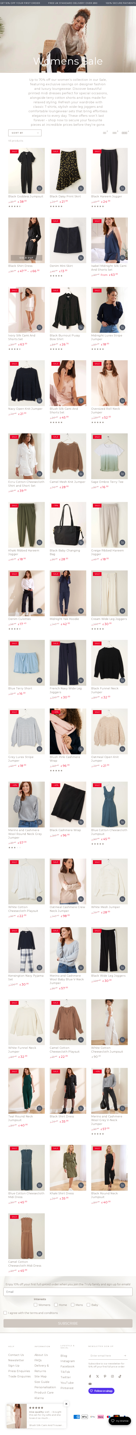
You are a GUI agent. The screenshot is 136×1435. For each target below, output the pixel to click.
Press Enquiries (19, 1371)
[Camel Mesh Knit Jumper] (68, 456)
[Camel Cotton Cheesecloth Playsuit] (68, 1022)
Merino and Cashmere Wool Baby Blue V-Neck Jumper (67, 979)
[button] (66, 1403)
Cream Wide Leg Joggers (109, 619)
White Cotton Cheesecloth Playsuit (23, 909)
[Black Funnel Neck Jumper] (109, 663)
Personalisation (45, 1387)
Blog (64, 1355)
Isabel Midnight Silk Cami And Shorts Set (109, 267)
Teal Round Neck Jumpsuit (20, 1118)
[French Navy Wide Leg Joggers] (68, 663)
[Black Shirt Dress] (26, 240)
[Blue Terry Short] (26, 663)
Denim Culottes (19, 619)
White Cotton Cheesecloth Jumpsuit (107, 1049)
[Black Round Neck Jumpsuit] (109, 1168)
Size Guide (42, 1382)
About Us (41, 1355)
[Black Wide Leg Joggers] (109, 950)
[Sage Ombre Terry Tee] (109, 456)
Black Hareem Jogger (106, 196)
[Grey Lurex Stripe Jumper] (26, 731)
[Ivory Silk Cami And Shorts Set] (26, 310)
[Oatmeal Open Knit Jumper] (109, 731)
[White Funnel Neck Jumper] (26, 1022)
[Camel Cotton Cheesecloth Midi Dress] (26, 1236)
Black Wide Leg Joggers (108, 975)
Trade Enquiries (19, 1376)
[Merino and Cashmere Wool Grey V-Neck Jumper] (109, 1091)
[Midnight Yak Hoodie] (68, 593)
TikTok (65, 1372)
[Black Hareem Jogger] (109, 171)
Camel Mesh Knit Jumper (67, 481)
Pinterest (67, 1388)
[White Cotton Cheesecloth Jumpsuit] (109, 1022)
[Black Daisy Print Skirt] (68, 171)
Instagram (68, 1361)
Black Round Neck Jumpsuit (104, 1195)
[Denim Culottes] (26, 593)
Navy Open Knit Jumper (25, 408)
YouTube (67, 1382)
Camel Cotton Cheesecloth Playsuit (65, 1049)
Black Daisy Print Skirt (65, 196)
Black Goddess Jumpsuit (25, 196)
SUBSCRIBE (68, 1323)
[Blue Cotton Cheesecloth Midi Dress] (26, 1168)
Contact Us (16, 1355)
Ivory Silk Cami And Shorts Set (21, 337)
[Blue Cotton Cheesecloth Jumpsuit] (109, 804)
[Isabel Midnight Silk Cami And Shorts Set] (109, 240)
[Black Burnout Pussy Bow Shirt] (68, 310)
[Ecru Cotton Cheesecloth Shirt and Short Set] (26, 456)
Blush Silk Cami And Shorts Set (64, 410)
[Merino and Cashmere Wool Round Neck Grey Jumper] (26, 804)
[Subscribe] (126, 1355)
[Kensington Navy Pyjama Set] (26, 950)
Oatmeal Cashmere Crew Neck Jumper (67, 909)
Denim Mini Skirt (61, 265)
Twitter (66, 1377)
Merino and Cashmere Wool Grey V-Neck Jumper (106, 1120)
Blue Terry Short (20, 688)
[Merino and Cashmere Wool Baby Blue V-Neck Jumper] (68, 950)
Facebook (67, 1366)
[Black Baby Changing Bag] (68, 525)
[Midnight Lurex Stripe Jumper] (109, 310)
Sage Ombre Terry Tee (107, 481)
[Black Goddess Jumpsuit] (26, 171)
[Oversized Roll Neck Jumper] (109, 383)
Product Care (44, 1392)
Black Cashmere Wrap (65, 830)
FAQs (38, 1360)
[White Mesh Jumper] (109, 881)
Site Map (40, 1376)
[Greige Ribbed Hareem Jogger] (109, 525)
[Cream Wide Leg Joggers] (109, 593)
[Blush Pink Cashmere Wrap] (68, 731)
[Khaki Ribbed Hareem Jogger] (26, 525)
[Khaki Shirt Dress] (68, 1168)
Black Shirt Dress (20, 265)
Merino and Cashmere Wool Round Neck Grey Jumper (25, 834)
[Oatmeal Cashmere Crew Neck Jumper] (68, 881)
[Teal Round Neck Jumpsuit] (26, 1091)
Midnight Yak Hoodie (64, 619)
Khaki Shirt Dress (62, 1193)
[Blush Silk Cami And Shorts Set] (68, 383)
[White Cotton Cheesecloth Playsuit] (26, 881)
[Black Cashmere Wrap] (68, 804)
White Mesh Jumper (105, 907)
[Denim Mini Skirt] (68, 240)
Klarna (39, 1398)
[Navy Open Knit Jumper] (26, 383)
